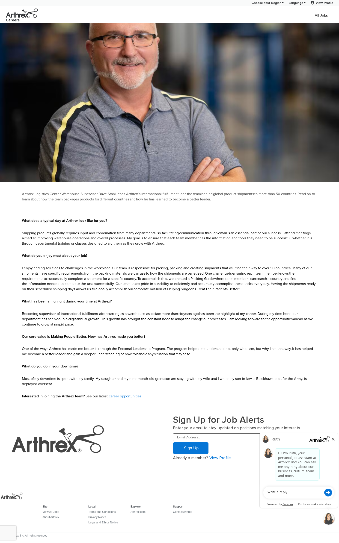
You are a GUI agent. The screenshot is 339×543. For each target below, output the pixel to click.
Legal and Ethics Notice (103, 522)
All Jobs (321, 15)
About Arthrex (50, 517)
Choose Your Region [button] (266, 3)
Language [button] (296, 3)
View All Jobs (50, 512)
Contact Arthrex (182, 512)
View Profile (324, 3)
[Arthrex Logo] (22, 15)
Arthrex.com (138, 512)
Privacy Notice (97, 517)
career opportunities (125, 396)
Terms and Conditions (102, 512)
